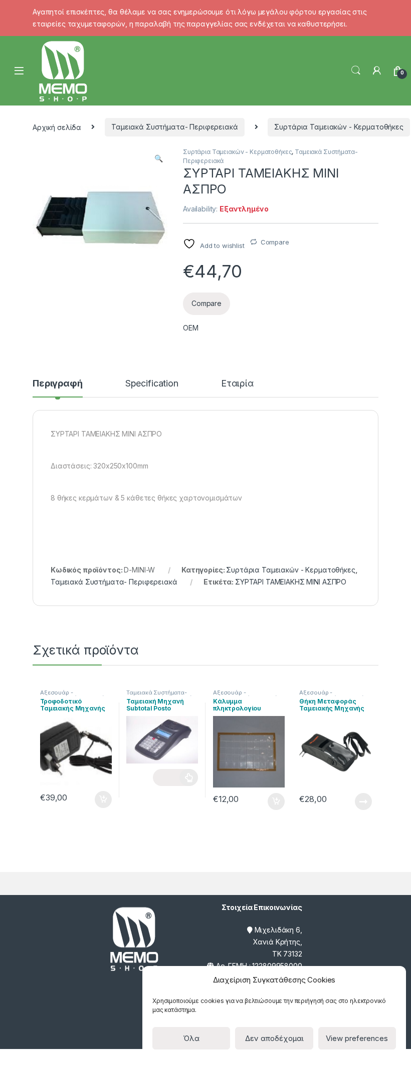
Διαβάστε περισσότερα (175, 777)
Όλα (191, 1038)
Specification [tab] (151, 383)
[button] (158, 158)
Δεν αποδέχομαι (274, 1038)
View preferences (357, 1038)
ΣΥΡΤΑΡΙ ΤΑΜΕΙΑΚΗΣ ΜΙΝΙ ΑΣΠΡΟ (290, 582)
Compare (275, 242)
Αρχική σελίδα (57, 126)
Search (355, 70)
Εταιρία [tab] (237, 383)
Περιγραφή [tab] (58, 383)
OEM (190, 328)
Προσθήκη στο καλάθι (95, 799)
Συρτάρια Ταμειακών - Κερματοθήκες (338, 126)
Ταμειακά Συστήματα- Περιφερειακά (174, 126)
